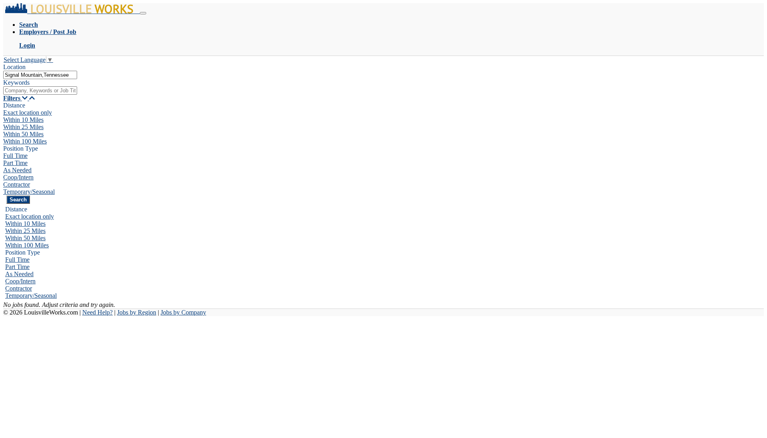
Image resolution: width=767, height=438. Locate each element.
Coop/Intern (18, 177)
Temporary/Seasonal (29, 191)
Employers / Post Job (47, 31)
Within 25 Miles (23, 126)
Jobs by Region (136, 312)
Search (28, 24)
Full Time (15, 155)
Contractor (16, 184)
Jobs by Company (183, 312)
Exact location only (27, 112)
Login (27, 45)
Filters (12, 98)
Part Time (15, 162)
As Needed (17, 170)
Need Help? (97, 312)
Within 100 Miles (25, 141)
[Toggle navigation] (143, 13)
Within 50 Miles (23, 134)
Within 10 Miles (23, 119)
